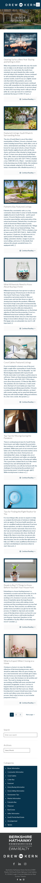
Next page (29, 715)
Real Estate (11, 810)
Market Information (14, 798)
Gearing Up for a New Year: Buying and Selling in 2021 (19, 60)
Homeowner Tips (13, 795)
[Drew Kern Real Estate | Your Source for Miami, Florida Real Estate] (20, 4)
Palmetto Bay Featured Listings (17, 206)
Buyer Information (14, 768)
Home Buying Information (16, 787)
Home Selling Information (16, 791)
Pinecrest (11, 806)
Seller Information (13, 813)
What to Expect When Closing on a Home (19, 662)
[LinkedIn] (20, 863)
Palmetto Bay (12, 802)
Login (15, 874)
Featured (11, 783)
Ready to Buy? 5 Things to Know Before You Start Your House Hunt (19, 586)
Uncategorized (12, 821)
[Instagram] (25, 863)
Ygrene (10, 825)
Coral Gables (12, 776)
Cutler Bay (11, 779)
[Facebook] (14, 863)
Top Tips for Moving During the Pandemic (17, 437)
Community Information (15, 772)
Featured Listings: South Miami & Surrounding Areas (18, 134)
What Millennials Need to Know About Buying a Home (18, 285)
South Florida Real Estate (16, 817)
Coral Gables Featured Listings (17, 362)
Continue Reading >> (29, 99)
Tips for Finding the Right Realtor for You (20, 512)
